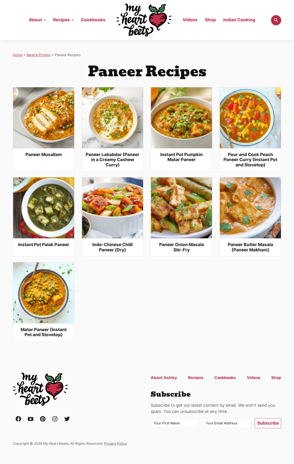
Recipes (61, 19)
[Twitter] (67, 419)
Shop (210, 19)
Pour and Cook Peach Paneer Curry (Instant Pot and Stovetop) (250, 160)
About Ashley (164, 377)
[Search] (276, 20)
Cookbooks (93, 19)
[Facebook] (18, 419)
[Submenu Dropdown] (45, 20)
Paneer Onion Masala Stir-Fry (181, 247)
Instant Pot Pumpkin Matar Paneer (181, 157)
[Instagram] (54, 419)
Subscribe (268, 423)
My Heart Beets (40, 389)
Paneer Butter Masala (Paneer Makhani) (250, 247)
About (35, 19)
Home (144, 20)
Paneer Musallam (43, 154)
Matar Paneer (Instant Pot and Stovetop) (44, 332)
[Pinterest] (42, 419)
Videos (190, 19)
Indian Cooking (239, 19)
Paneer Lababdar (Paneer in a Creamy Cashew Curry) (112, 160)
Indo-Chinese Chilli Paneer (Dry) (112, 247)
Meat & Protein (39, 55)
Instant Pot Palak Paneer (43, 244)
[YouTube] (30, 419)
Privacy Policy (115, 443)
